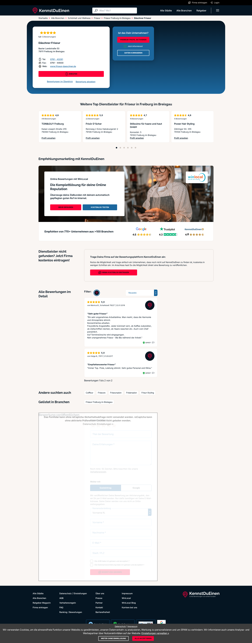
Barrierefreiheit (103, 612)
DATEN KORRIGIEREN (133, 53)
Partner (99, 603)
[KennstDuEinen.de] (51, 10)
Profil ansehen (52, 138)
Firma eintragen (40, 607)
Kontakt (99, 607)
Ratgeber (201, 10)
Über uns (100, 593)
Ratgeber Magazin (42, 603)
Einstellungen (80, 593)
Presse (99, 598)
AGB (61, 598)
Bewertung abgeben (85, 81)
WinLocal (126, 598)
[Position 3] (124, 147)
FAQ (61, 607)
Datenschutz (65, 593)
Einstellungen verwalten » (155, 633)
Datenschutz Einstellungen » (98, 424)
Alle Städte (166, 10)
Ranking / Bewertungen (70, 612)
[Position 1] (116, 147)
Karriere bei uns (129, 607)
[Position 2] (120, 147)
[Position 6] (135, 147)
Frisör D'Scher (94, 123)
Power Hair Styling (184, 123)
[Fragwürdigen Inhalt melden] (153, 342)
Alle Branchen (184, 10)
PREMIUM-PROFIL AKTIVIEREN (133, 40)
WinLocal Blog (129, 603)
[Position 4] (128, 147)
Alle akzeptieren (143, 638)
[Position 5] (131, 147)
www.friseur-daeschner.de (63, 66)
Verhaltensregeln (67, 603)
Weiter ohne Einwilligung (113, 638)
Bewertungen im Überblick (60, 81)
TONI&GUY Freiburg (53, 123)
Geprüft (148, 342)
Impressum (127, 593)
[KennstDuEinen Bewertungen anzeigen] (96, 292)
